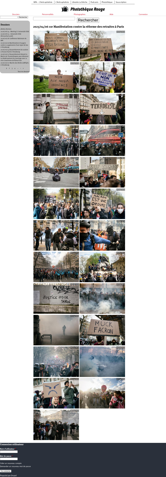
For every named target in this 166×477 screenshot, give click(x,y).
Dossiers (16, 14)
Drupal (14, 476)
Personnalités (47, 14)
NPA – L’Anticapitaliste (43, 2)
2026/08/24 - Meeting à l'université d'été (15, 31)
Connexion (143, 14)
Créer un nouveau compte (11, 463)
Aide (111, 14)
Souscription (121, 2)
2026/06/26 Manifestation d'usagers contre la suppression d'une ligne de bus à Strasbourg (14, 45)
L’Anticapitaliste (62, 2)
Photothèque (107, 2)
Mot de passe (6, 456)
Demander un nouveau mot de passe (15, 466)
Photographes (79, 14)
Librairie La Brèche (79, 2)
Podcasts (94, 2)
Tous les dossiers (23, 71)
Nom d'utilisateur (8, 449)
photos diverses (6, 29)
